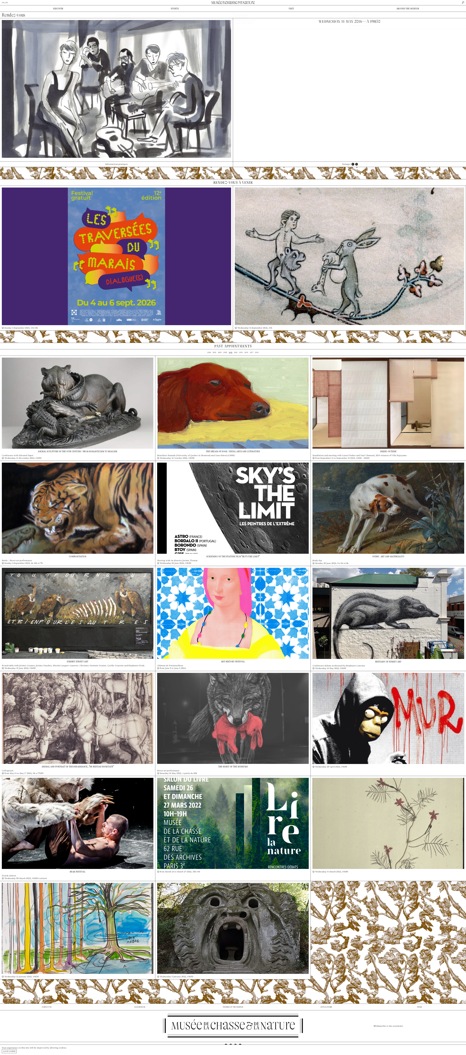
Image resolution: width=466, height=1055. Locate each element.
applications (326, 1007)
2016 (257, 352)
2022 (230, 352)
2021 (236, 352)
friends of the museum (233, 1007)
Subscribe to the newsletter (389, 1026)
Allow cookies (9, 1051)
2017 (251, 352)
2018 (246, 352)
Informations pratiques (116, 164)
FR (3, 3)
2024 (220, 352)
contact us (46, 1007)
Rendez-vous (13, 15)
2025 (214, 352)
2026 (209, 352)
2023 (225, 352)
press (419, 1007)
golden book (139, 1007)
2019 (241, 352)
